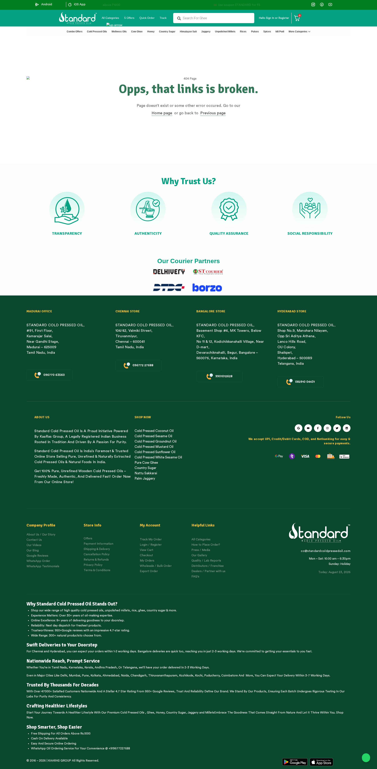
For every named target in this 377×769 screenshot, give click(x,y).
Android (46, 4)
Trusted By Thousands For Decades (63, 685)
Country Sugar (176, 712)
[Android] (37, 4)
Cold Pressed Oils (132, 712)
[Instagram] (327, 428)
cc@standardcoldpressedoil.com (325, 551)
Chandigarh (138, 675)
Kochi (198, 675)
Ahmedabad (110, 675)
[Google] (298, 428)
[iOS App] (70, 4)
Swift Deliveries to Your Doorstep (62, 645)
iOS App (79, 4)
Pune (85, 675)
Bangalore (145, 651)
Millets (209, 712)
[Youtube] (308, 428)
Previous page (213, 113)
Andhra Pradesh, (106, 667)
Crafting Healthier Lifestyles (57, 706)
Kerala (88, 667)
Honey (159, 712)
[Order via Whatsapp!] (366, 757)
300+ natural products (64, 635)
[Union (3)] (313, 4)
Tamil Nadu (59, 667)
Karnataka (76, 667)
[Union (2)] (330, 4)
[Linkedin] (346, 428)
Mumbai (74, 675)
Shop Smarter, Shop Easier (54, 727)
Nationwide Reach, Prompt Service (63, 661)
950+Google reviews (69, 630)
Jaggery (193, 712)
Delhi (63, 675)
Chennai (37, 651)
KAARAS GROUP (59, 760)
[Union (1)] (322, 4)
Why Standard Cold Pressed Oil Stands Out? (72, 604)
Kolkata (96, 675)
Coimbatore (229, 675)
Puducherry (212, 675)
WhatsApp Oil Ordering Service (52, 748)
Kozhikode (186, 675)
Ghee (150, 712)
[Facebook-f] (318, 428)
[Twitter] (337, 428)
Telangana (130, 667)
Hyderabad (57, 651)
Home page (162, 113)
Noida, (125, 675)
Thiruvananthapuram (162, 675)
